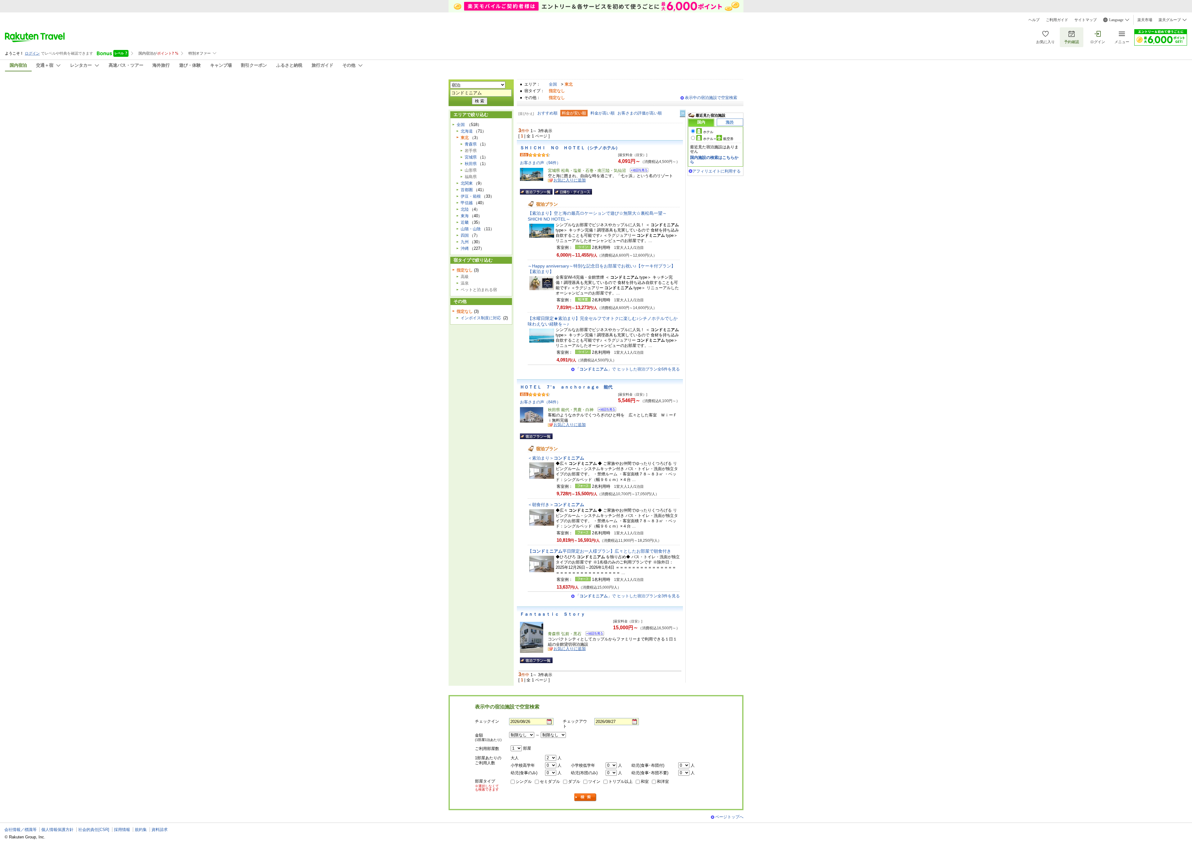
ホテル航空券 (718, 139)
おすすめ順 (547, 113)
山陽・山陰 (471, 229)
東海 (465, 215)
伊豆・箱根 (471, 196)
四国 (465, 235)
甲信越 (467, 202)
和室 (645, 781)
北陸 (465, 209)
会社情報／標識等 (20, 829)
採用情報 (122, 829)
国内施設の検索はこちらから (714, 159)
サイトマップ (1085, 20)
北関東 (467, 183)
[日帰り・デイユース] (573, 192)
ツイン (594, 781)
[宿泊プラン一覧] (536, 192)
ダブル (574, 781)
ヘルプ (1034, 20)
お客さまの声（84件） (540, 402)
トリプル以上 (620, 781)
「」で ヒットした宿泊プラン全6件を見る (628, 369)
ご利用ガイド (1057, 20)
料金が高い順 (602, 113)
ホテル (708, 132)
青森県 (471, 144)
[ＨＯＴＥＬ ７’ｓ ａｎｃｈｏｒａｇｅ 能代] (605, 410)
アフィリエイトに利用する (716, 171)
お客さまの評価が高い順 (639, 113)
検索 (585, 797)
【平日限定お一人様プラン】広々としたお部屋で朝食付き (599, 551)
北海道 (467, 131)
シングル (524, 781)
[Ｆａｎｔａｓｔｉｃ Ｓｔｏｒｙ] (592, 634)
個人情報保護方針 (57, 829)
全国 (553, 84)
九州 (465, 242)
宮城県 (471, 157)
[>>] (683, 113)
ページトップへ (729, 817)
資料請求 (159, 829)
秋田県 (471, 163)
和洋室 (663, 781)
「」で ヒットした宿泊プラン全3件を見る (628, 596)
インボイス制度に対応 (481, 318)
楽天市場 (1144, 20)
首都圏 (467, 189)
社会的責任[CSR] (93, 829)
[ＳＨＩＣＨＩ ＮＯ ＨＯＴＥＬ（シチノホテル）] (637, 171)
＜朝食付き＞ (556, 504)
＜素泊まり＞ (556, 458)
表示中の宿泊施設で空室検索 (711, 97)
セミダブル (550, 781)
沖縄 (465, 248)
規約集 (141, 829)
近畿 (465, 222)
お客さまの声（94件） (540, 162)
